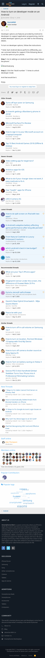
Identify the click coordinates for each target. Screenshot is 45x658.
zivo (7, 250)
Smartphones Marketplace (13, 639)
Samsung (5, 564)
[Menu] (3, 4)
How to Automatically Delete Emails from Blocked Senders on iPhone (20, 401)
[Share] (40, 30)
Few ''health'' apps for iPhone (18, 190)
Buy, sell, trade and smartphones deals (24, 294)
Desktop (15, 137)
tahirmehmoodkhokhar (13, 230)
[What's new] (38, 4)
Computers (5, 607)
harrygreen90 (10, 332)
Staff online (6, 438)
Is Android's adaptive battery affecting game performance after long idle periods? (24, 226)
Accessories (20, 241)
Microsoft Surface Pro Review (18, 123)
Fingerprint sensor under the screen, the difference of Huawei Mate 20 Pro (23, 282)
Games (15, 148)
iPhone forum (6, 561)
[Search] (42, 4)
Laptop (14, 344)
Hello (8, 257)
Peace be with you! (14, 312)
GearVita (14, 306)
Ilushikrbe (9, 294)
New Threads (7, 386)
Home (30, 655)
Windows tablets (18, 125)
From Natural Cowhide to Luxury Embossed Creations (20, 238)
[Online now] (5, 26)
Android (15, 105)
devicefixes (9, 218)
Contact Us (8, 636)
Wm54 (8, 259)
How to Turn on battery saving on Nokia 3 (24, 362)
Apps (11, 163)
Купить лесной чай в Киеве (18, 292)
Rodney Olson (10, 285)
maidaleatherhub (11, 241)
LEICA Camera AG (13, 199)
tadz (7, 315)
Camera (17, 201)
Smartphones (6, 597)
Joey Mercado (10, 201)
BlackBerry (16, 116)
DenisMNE (6, 18)
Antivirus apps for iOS (15, 169)
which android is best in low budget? (21, 248)
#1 (43, 30)
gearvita (8, 306)
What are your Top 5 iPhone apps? (20, 272)
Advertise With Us (10, 632)
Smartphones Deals (8, 594)
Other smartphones (21, 285)
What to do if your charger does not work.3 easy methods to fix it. (24, 179)
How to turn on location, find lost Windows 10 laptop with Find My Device (24, 340)
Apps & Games (6, 581)
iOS (14, 172)
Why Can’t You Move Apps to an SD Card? (21, 419)
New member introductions (19, 259)
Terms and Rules (14, 655)
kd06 (7, 163)
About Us (7, 626)
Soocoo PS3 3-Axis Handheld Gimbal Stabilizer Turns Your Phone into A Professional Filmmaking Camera (21, 373)
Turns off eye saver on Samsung (20, 102)
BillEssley (8, 344)
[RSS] (35, 655)
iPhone (15, 183)
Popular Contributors (10, 472)
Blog (5, 629)
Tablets (4, 578)
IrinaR (7, 274)
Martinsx (8, 364)
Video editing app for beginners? (20, 161)
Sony (13, 355)
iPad (6, 432)
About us (24, 655)
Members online (8, 450)
